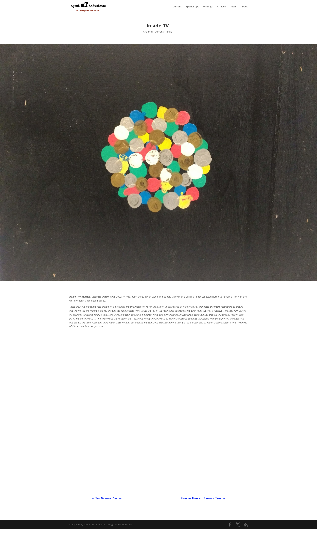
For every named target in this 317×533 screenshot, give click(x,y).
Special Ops (192, 6)
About (244, 6)
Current (177, 6)
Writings (208, 6)
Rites (233, 6)
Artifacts (222, 6)
